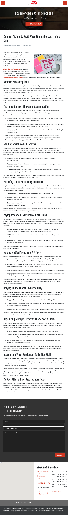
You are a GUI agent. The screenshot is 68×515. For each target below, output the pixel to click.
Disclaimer (49, 503)
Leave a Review (41, 493)
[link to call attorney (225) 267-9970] (3, 3)
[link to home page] (34, 3)
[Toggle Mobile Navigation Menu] (65, 3)
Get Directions (56, 492)
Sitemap (41, 503)
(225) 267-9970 (44, 483)
